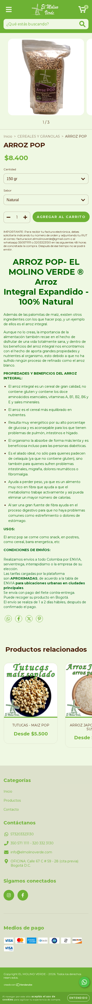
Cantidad (10, 169)
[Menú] (9, 10)
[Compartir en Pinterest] (39, 620)
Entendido (78, 997)
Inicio (8, 136)
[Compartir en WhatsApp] (8, 619)
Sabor (8, 190)
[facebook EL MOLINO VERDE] (22, 895)
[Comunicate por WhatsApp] (84, 982)
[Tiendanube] (18, 985)
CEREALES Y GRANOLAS (38, 136)
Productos (12, 800)
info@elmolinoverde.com (31, 852)
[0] (82, 11)
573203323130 (22, 834)
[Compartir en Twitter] (29, 620)
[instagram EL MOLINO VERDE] (9, 895)
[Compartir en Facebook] (19, 620)
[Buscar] (82, 24)
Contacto (11, 809)
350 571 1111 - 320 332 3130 (32, 843)
